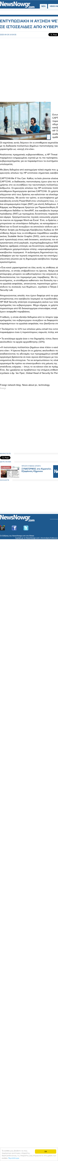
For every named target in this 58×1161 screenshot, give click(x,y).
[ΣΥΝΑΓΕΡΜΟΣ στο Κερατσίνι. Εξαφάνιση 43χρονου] (10, 477)
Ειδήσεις (5, 536)
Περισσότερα (13, 1158)
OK (45, 1151)
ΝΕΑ (43, 6)
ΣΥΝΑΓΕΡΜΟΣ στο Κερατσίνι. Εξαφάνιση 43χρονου (37, 470)
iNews (31, 536)
